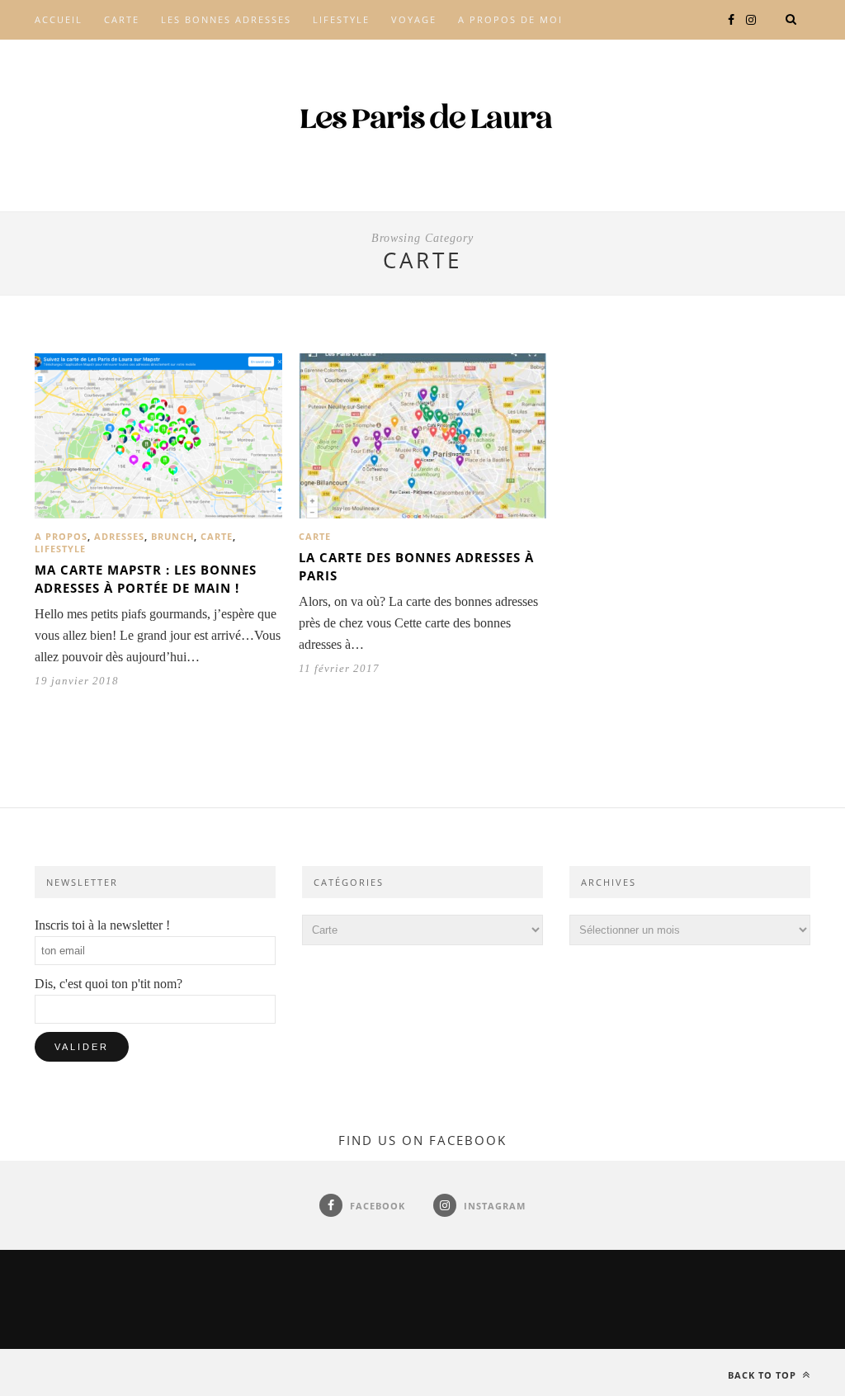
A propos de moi (510, 19)
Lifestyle (341, 19)
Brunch (172, 536)
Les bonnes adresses (226, 19)
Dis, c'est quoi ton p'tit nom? (108, 984)
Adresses (119, 536)
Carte (121, 19)
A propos (61, 536)
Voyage (414, 19)
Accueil (59, 19)
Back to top (764, 1375)
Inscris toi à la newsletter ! (102, 925)
